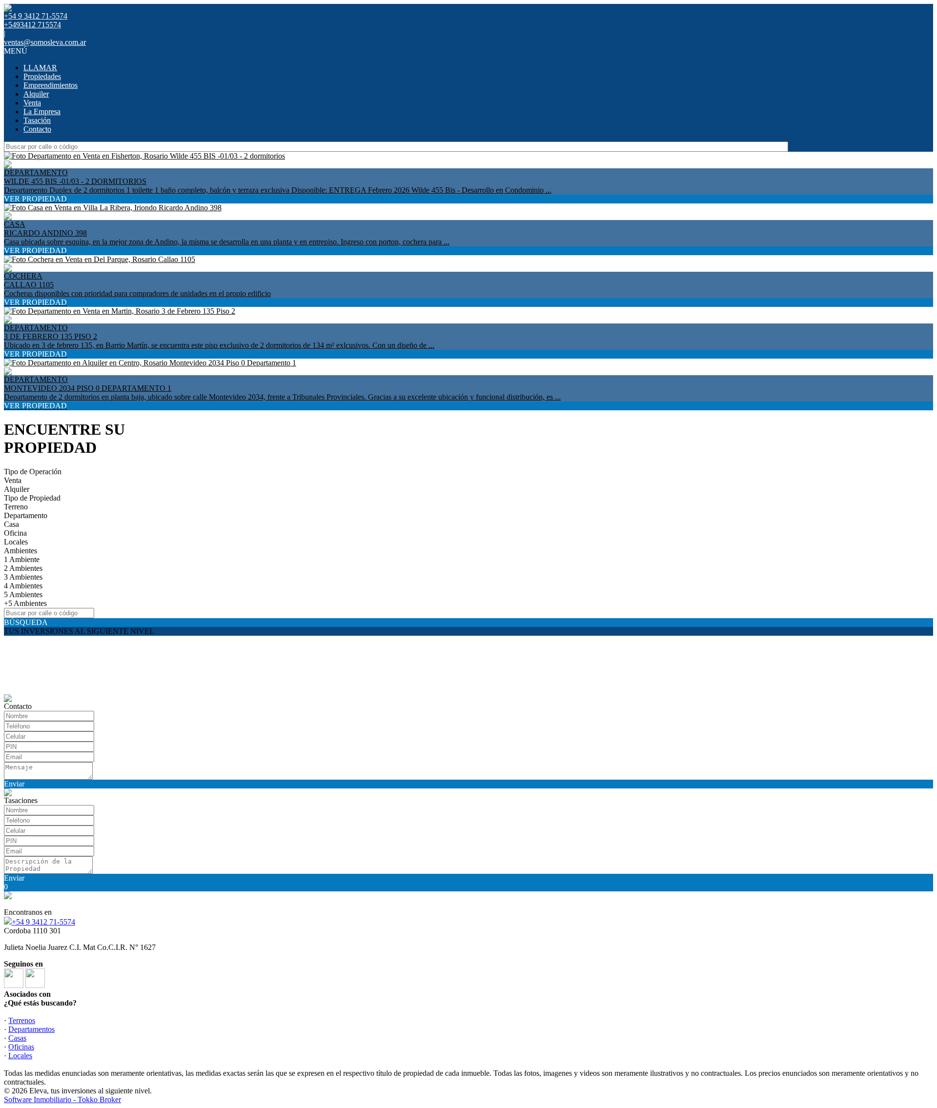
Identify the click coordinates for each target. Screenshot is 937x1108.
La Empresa (42, 111)
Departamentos (31, 1029)
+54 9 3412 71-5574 (43, 922)
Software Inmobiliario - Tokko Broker (62, 1099)
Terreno (16, 507)
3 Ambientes (23, 577)
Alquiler (36, 94)
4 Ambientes (23, 586)
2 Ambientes (23, 568)
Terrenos (21, 1020)
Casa (11, 524)
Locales (16, 542)
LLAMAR (40, 67)
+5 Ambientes (25, 603)
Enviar (14, 784)
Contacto (37, 129)
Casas (17, 1038)
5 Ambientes (23, 594)
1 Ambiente (22, 559)
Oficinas (21, 1047)
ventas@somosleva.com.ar (45, 42)
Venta (32, 103)
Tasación (37, 120)
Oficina (15, 533)
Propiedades (42, 76)
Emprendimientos (50, 85)
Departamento (25, 515)
